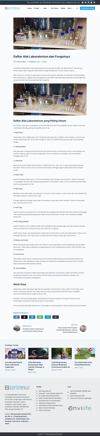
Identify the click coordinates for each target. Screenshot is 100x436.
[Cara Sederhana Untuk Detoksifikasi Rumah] (85, 353)
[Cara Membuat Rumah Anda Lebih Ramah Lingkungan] (15, 353)
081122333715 (56, 2)
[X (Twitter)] (24, 317)
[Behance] (94, 2)
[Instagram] (82, 2)
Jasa (45, 8)
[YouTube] (91, 2)
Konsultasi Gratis (87, 8)
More (69, 8)
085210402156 (46, 2)
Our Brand (54, 8)
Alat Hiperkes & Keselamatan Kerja (50, 405)
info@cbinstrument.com (72, 2)
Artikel (63, 8)
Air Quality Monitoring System (49, 396)
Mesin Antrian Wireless (47, 408)
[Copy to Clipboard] (55, 317)
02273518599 (34, 2)
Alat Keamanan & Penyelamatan (49, 401)
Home (29, 8)
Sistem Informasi (44, 410)
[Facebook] (85, 2)
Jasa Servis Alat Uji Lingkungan (81, 398)
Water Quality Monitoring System (50, 398)
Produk (36, 8)
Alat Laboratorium (45, 391)
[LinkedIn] (88, 2)
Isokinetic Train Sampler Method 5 (51, 393)
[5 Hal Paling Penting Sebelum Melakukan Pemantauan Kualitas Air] (61, 353)
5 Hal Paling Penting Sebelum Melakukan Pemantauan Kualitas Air (60, 364)
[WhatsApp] (40, 317)
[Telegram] (48, 317)
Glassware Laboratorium (47, 403)
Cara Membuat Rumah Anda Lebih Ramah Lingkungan (13, 364)
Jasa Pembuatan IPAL (77, 396)
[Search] (77, 8)
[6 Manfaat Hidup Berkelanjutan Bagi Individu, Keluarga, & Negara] (38, 353)
